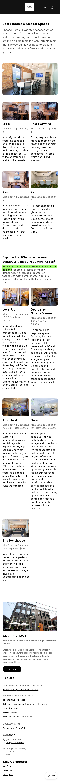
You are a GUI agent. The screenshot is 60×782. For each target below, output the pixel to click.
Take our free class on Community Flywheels (25, 704)
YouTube (7, 766)
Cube (35, 420)
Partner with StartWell (14, 728)
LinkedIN (7, 770)
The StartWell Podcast (14, 700)
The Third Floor (14, 420)
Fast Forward (41, 124)
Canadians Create (12, 708)
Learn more (12, 669)
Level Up (8, 309)
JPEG (6, 124)
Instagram (8, 774)
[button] (6, 6)
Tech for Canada (11, 716)
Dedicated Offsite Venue (41, 311)
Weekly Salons (10, 712)
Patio (35, 192)
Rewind (8, 192)
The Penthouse (13, 540)
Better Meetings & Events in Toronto (20, 689)
